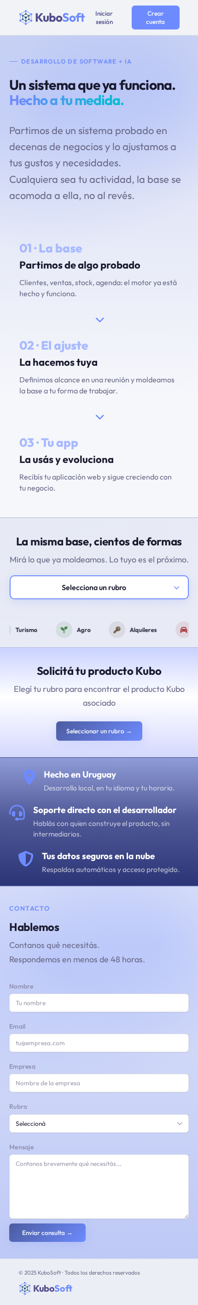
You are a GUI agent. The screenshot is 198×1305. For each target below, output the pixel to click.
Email (17, 1026)
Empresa (22, 1066)
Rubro (18, 1106)
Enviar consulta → (47, 1233)
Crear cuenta (155, 17)
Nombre (21, 986)
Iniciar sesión (104, 17)
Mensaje (21, 1147)
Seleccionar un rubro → (99, 731)
